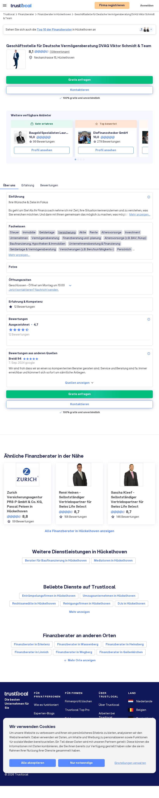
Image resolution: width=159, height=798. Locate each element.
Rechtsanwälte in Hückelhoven (34, 603)
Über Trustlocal (109, 705)
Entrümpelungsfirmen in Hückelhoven (48, 596)
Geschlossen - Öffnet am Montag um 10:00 (37, 285)
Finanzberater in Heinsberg (125, 644)
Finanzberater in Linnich (31, 652)
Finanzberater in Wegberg (74, 652)
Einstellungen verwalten (130, 763)
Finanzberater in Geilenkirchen (121, 652)
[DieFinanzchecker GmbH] (84, 137)
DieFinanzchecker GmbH (110, 133)
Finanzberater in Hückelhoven (54, 14)
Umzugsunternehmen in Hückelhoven (109, 596)
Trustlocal (9, 14)
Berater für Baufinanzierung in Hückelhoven (56, 560)
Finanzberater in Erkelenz (32, 644)
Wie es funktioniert (46, 705)
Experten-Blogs (44, 713)
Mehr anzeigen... (139, 214)
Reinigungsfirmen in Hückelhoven (86, 603)
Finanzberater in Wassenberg (77, 644)
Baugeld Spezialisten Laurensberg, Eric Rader (49, 133)
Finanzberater (26, 14)
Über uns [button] (9, 185)
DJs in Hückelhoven (131, 603)
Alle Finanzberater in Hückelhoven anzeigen (79, 531)
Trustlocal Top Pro (77, 710)
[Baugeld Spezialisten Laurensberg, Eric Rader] (20, 137)
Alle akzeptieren (32, 763)
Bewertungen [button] (49, 185)
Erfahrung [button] (28, 185)
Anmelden (147, 5)
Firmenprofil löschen (78, 701)
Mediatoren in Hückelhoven (113, 560)
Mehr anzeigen (79, 612)
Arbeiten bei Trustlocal (107, 715)
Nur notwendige (81, 763)
